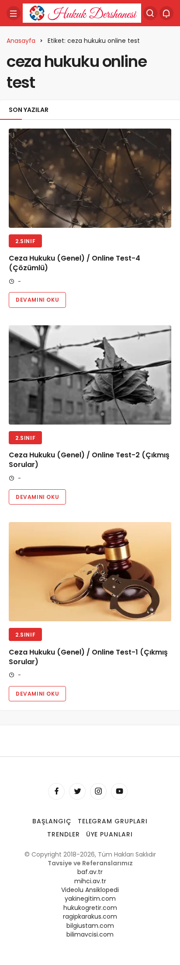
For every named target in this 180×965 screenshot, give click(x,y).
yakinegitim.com (90, 898)
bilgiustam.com (90, 925)
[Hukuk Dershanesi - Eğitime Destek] (82, 12)
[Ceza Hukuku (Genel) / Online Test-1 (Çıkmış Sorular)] (90, 571)
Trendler (63, 834)
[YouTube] (119, 791)
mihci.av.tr (90, 881)
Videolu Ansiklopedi (90, 889)
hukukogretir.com (90, 907)
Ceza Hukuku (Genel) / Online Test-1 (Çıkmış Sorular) (88, 657)
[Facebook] (56, 791)
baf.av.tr (90, 871)
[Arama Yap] (150, 13)
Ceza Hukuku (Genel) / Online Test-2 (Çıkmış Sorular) (89, 460)
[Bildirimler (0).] (166, 13)
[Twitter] (77, 791)
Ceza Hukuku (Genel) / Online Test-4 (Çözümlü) (74, 263)
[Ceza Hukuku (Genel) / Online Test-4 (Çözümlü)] (90, 178)
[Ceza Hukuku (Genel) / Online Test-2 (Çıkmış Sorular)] (90, 375)
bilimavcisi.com (90, 934)
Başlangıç (52, 821)
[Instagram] (98, 791)
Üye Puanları (109, 834)
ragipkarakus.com (90, 916)
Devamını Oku (37, 299)
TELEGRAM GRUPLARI (113, 821)
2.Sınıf (25, 241)
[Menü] (14, 13)
